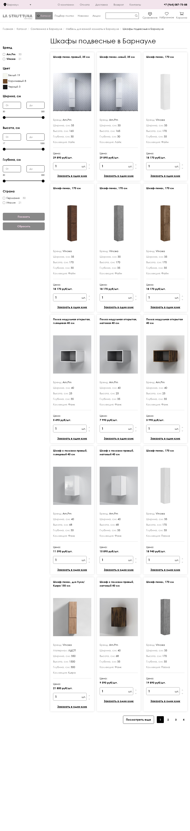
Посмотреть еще (138, 719)
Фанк (71, 404)
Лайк (71, 142)
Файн (164, 142)
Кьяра (72, 672)
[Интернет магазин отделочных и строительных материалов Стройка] (17, 16)
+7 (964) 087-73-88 (175, 4)
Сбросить (23, 226)
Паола (165, 535)
